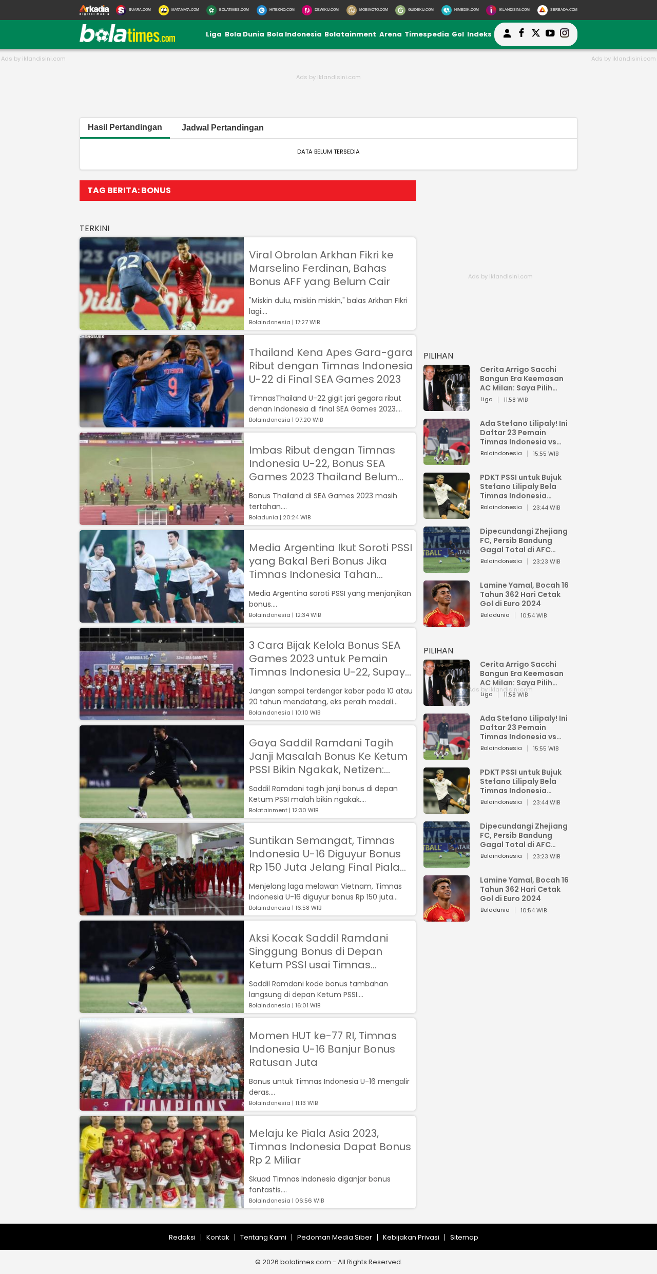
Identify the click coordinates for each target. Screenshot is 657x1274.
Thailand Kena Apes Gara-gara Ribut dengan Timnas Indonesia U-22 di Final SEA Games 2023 (331, 366)
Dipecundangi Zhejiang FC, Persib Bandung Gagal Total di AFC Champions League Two (525, 540)
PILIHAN (438, 356)
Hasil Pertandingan (125, 127)
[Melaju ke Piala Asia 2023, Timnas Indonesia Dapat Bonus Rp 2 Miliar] (162, 1203)
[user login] (507, 38)
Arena (390, 34)
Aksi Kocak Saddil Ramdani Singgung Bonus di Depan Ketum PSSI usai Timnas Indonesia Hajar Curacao (318, 951)
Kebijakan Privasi (411, 1237)
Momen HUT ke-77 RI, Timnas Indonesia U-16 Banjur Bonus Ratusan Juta (323, 1049)
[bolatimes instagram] (564, 34)
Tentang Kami (263, 1237)
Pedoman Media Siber (334, 1237)
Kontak (217, 1237)
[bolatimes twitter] (536, 34)
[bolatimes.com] (127, 40)
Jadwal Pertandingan (223, 127)
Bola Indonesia (294, 34)
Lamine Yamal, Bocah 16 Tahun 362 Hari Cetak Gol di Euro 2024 (524, 594)
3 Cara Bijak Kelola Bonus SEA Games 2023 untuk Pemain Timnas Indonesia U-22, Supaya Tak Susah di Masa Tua (330, 659)
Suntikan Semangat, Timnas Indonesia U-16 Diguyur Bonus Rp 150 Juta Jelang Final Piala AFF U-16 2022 (325, 854)
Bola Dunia (244, 34)
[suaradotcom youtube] (550, 34)
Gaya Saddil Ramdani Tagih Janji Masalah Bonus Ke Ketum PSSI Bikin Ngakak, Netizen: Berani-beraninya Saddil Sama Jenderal (329, 756)
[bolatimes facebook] (521, 34)
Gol (458, 34)
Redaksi (182, 1237)
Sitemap (464, 1237)
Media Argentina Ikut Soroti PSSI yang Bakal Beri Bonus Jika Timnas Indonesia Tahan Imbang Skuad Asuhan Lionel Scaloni (330, 561)
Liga (214, 34)
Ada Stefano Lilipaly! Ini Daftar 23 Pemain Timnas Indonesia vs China (524, 432)
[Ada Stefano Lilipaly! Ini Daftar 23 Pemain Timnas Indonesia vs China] (446, 460)
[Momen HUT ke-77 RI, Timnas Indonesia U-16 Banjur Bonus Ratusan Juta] (162, 1106)
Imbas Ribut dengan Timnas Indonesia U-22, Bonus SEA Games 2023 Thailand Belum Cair (323, 463)
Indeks (479, 34)
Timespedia (426, 34)
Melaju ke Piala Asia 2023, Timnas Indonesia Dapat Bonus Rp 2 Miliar (330, 1147)
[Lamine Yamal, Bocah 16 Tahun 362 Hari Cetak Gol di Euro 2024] (446, 622)
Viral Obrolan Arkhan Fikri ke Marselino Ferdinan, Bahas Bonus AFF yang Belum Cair (321, 268)
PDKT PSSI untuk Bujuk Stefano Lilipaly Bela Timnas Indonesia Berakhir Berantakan (521, 486)
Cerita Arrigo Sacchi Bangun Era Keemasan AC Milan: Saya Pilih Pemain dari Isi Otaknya (524, 378)
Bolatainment (350, 34)
